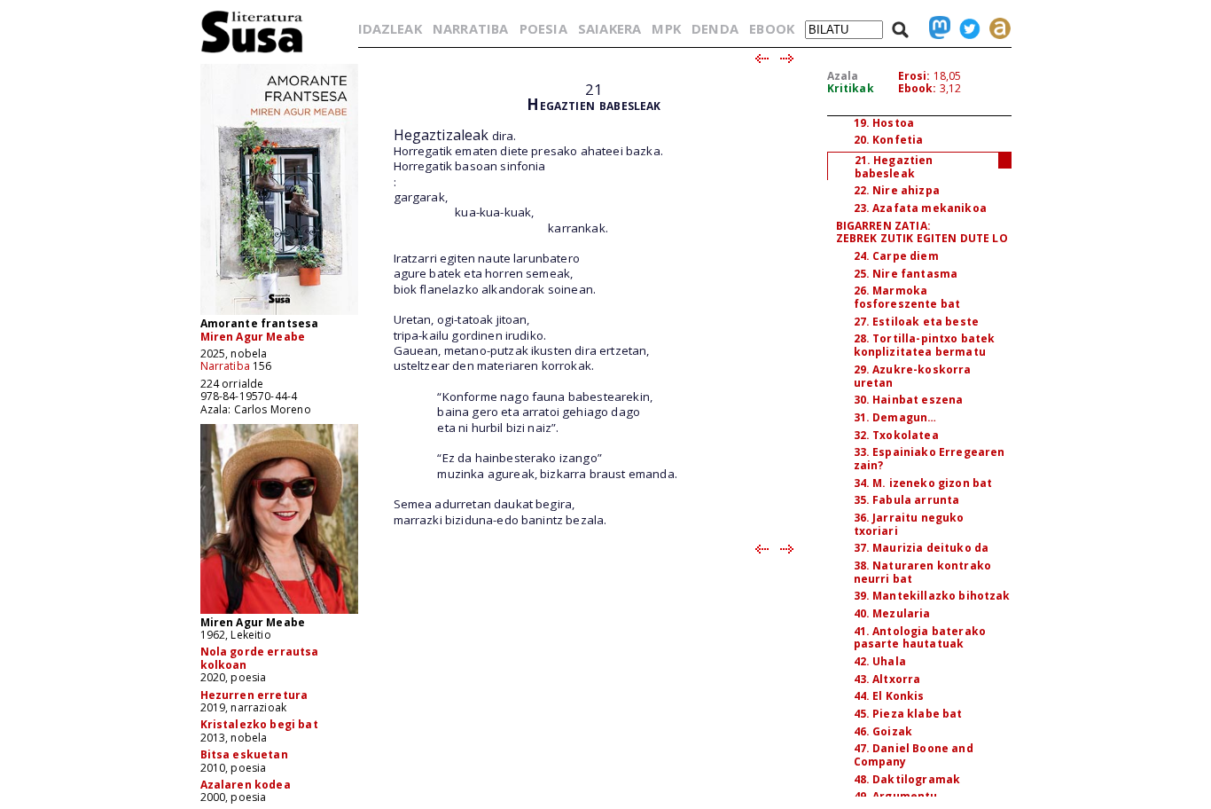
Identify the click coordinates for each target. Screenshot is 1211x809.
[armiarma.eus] (996, 28)
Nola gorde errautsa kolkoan (259, 658)
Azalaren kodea (245, 784)
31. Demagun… (895, 417)
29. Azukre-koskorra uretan (913, 376)
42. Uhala (880, 661)
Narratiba (225, 365)
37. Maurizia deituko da (921, 547)
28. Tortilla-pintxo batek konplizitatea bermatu (925, 345)
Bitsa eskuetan (244, 754)
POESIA (543, 28)
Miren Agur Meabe (253, 336)
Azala (843, 75)
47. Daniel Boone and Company (913, 755)
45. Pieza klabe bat (908, 713)
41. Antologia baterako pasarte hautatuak (920, 638)
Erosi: (914, 75)
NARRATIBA (470, 28)
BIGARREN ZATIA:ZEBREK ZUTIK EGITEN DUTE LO (922, 232)
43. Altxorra (887, 679)
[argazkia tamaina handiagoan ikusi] (279, 612)
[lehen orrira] (252, 51)
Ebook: (917, 88)
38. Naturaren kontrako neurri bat (923, 572)
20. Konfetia (889, 139)
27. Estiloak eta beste (917, 321)
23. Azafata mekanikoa (920, 208)
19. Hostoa (884, 122)
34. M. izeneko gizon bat (923, 483)
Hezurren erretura (254, 695)
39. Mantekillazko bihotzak (932, 595)
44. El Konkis (889, 695)
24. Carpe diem (896, 255)
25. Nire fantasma (906, 273)
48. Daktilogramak (907, 779)
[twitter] (965, 28)
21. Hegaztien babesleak (894, 167)
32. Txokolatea (896, 435)
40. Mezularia (892, 613)
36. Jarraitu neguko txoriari (909, 524)
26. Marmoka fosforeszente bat (907, 297)
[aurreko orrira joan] (761, 59)
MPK (666, 28)
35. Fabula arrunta (907, 499)
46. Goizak (883, 731)
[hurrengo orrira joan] (787, 59)
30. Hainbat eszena (909, 399)
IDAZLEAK (390, 28)
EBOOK (771, 28)
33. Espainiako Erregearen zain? (929, 458)
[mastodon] (935, 28)
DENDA (714, 28)
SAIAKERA (609, 28)
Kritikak (850, 88)
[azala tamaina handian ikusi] (279, 313)
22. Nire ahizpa (897, 190)
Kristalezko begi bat (259, 724)
